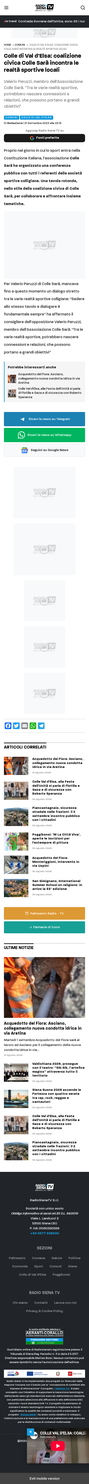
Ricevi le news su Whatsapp (49, 435)
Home (7, 45)
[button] (6, 8)
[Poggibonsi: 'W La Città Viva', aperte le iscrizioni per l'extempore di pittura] (16, 841)
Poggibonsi (61, 1274)
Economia (20, 1266)
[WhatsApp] (33, 725)
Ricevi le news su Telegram (49, 419)
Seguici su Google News (49, 450)
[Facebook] (8, 725)
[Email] (24, 725)
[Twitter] (16, 725)
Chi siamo (20, 1303)
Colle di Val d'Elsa (32, 1274)
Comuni (20, 45)
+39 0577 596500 (44, 1233)
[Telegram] (41, 725)
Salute (57, 1258)
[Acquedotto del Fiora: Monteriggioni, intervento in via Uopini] (16, 865)
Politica (74, 1258)
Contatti (41, 1303)
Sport (38, 1266)
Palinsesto (17, 1258)
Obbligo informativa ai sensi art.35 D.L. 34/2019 (44, 1213)
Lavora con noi (65, 1303)
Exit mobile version (45, 1478)
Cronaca (38, 1258)
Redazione (15, 123)
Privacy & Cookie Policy (44, 1311)
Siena (72, 1266)
